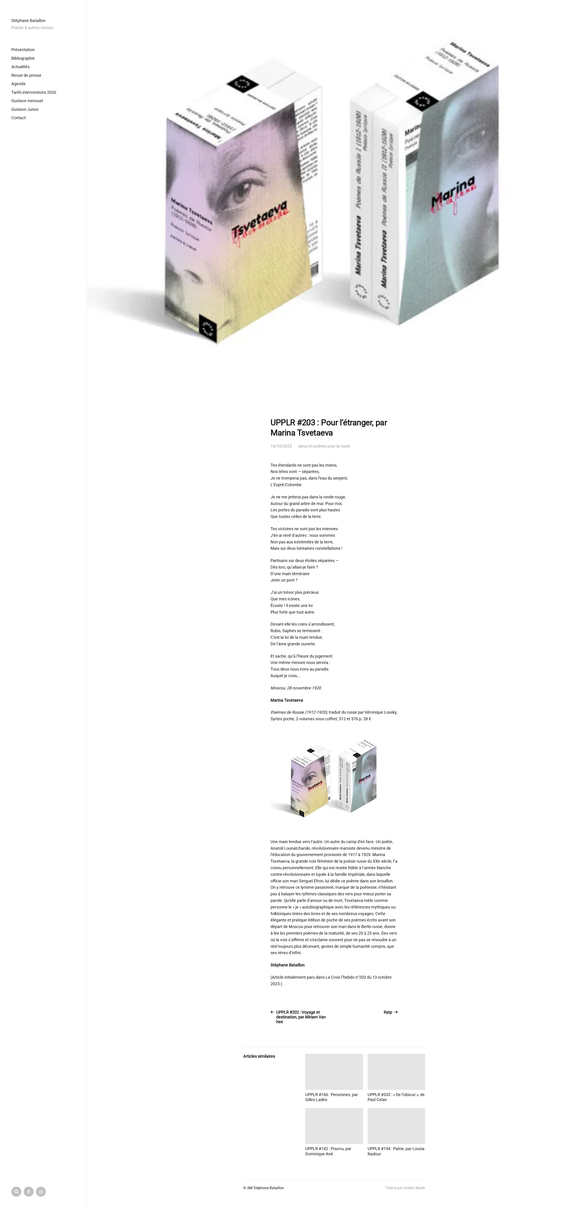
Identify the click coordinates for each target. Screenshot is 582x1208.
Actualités (20, 66)
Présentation (23, 49)
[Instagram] (41, 1192)
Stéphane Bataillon (28, 20)
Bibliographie (23, 58)
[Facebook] (29, 1192)
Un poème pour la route (329, 446)
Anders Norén (414, 1188)
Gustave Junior (25, 109)
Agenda (18, 83)
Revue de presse (26, 75)
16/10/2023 (281, 446)
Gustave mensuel (27, 100)
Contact (18, 117)
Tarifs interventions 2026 (33, 92)
